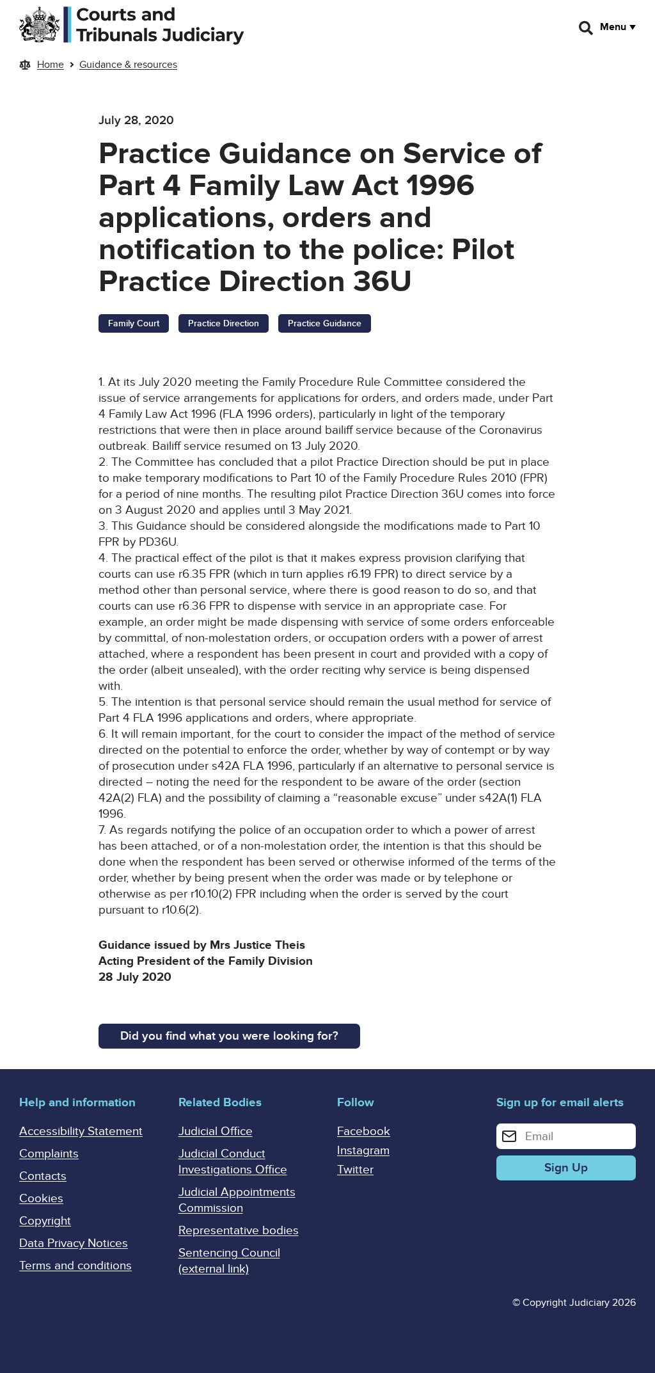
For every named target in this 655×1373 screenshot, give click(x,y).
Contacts (43, 1176)
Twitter (355, 1170)
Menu (613, 26)
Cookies (41, 1198)
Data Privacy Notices (73, 1243)
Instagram (363, 1150)
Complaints (49, 1154)
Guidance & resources (128, 64)
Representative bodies (238, 1230)
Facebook (363, 1131)
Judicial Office (215, 1131)
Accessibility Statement (81, 1131)
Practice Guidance (324, 323)
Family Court (133, 323)
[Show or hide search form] (586, 28)
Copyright (45, 1221)
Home (50, 64)
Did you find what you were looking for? (229, 1036)
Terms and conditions (75, 1265)
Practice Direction (223, 323)
